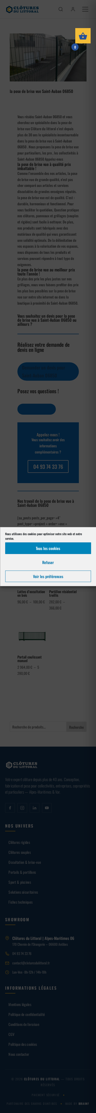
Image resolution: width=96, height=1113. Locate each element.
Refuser (48, 562)
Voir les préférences (48, 576)
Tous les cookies (48, 548)
